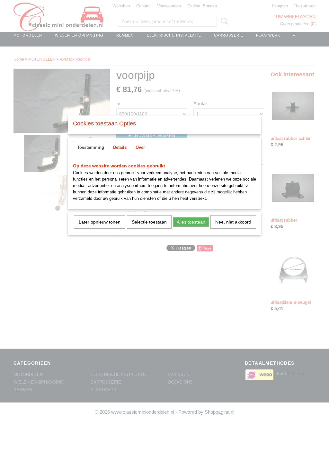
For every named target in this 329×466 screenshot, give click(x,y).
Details (120, 147)
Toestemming (90, 147)
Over (140, 147)
